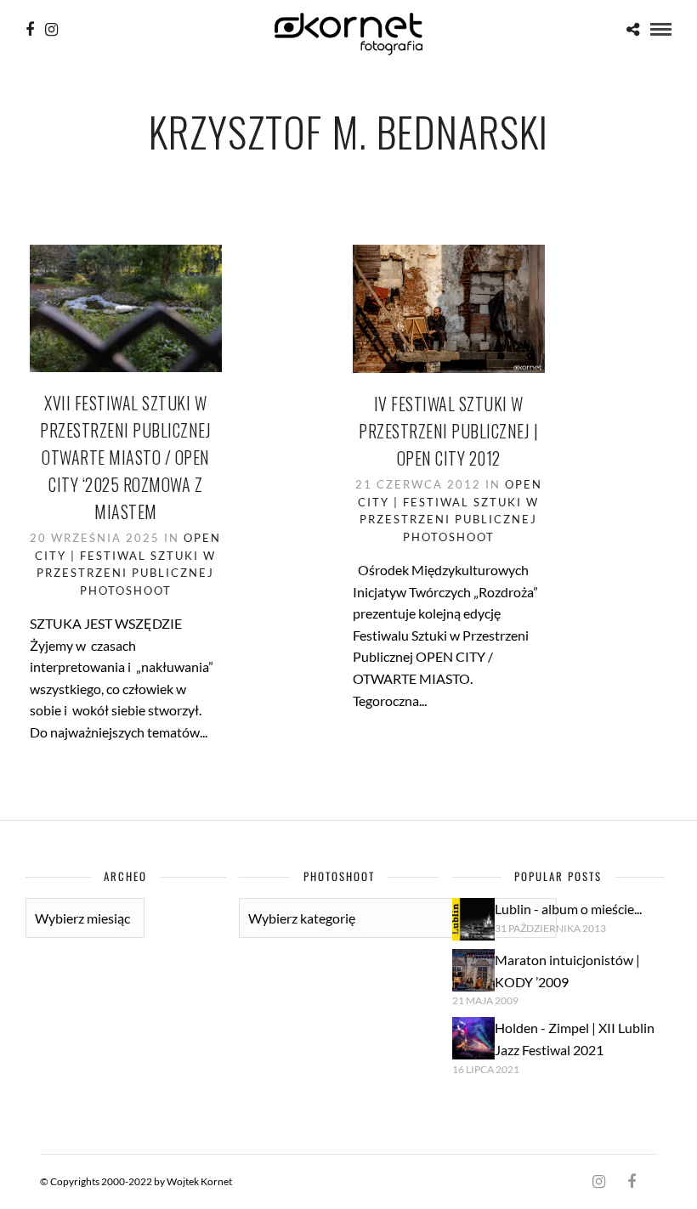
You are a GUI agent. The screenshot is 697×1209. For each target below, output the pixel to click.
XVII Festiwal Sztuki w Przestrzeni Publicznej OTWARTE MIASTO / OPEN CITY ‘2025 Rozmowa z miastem (125, 457)
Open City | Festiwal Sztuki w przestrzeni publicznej (128, 555)
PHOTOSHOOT (126, 590)
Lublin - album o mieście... (568, 909)
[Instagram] (51, 29)
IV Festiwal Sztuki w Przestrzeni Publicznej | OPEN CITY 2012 (448, 431)
